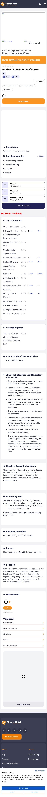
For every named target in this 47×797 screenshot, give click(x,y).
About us (5, 759)
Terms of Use (33, 759)
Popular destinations (10, 763)
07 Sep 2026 (15, 186)
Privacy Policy (33, 755)
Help (3, 755)
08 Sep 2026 (15, 193)
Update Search (23, 206)
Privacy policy (40, 771)
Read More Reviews (23, 704)
